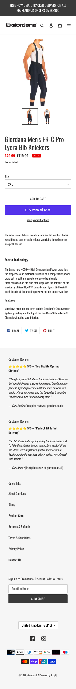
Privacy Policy (16, 548)
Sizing (11, 504)
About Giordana (17, 493)
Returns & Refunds (19, 526)
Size (7, 176)
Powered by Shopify (48, 675)
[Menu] (68, 25)
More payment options (38, 220)
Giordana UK (33, 675)
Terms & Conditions (19, 537)
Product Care (15, 515)
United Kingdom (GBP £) (37, 625)
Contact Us (14, 559)
